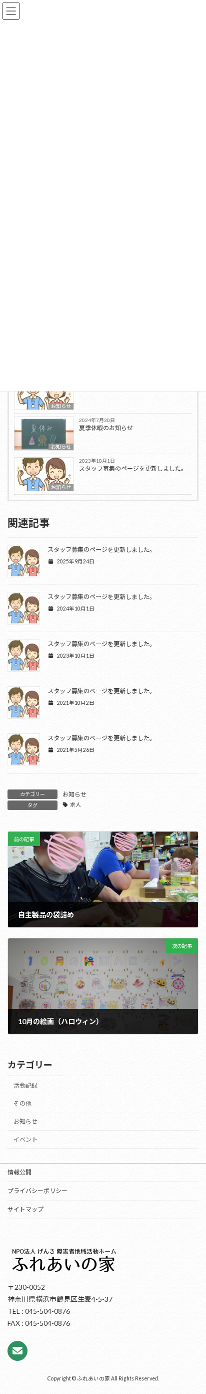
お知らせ (61, 406)
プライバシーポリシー (38, 1190)
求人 (75, 805)
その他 (23, 1103)
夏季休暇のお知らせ (106, 428)
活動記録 (26, 1085)
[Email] (18, 1351)
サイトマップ (26, 1209)
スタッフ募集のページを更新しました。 (133, 468)
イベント (26, 1140)
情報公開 (20, 1172)
